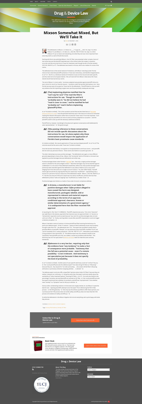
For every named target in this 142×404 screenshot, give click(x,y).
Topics (49, 1)
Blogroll (76, 5)
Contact (55, 1)
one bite (68, 161)
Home (31, 1)
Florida (59, 307)
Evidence (49, 304)
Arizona (47, 307)
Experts (54, 304)
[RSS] (33, 369)
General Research (43, 5)
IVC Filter (64, 307)
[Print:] (67, 44)
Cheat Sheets (53, 5)
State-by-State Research (65, 5)
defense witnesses (69, 237)
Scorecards (33, 5)
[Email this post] (70, 45)
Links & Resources (85, 5)
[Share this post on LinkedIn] (75, 45)
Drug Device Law (71, 13)
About (36, 1)
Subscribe (42, 1)
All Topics (108, 5)
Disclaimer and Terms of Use (39, 373)
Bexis (66, 41)
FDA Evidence (53, 307)
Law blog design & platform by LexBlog (99, 401)
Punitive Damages (61, 304)
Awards (94, 5)
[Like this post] (72, 45)
